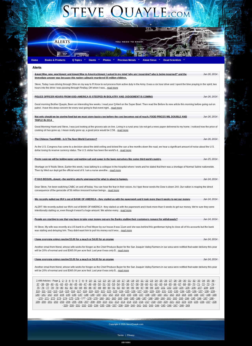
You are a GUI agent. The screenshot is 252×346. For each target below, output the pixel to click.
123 (115, 291)
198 (211, 298)
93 (123, 287)
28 (175, 280)
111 (43, 291)
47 (85, 284)
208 (93, 302)
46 (80, 284)
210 (105, 302)
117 (79, 291)
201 (50, 302)
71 (198, 284)
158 (147, 295)
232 (84, 305)
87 (95, 287)
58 (137, 284)
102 (169, 287)
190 (163, 298)
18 (128, 280)
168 (208, 295)
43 (66, 284)
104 (181, 287)
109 (212, 287)
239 (127, 305)
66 (175, 284)
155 (129, 295)
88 (99, 287)
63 (160, 284)
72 (203, 284)
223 (184, 302)
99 (151, 287)
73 (208, 284)
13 (104, 280)
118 (85, 291)
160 (160, 295)
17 (123, 280)
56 (127, 284)
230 (72, 305)
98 (146, 287)
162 (172, 295)
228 (214, 302)
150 (98, 295)
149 (92, 295)
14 (109, 280)
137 (200, 291)
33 (198, 280)
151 (105, 295)
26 (165, 280)
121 (103, 291)
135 (188, 291)
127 (139, 291)
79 (57, 287)
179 (96, 298)
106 (194, 287)
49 (94, 284)
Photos (107, 60)
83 (76, 287)
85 (85, 287)
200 (44, 302)
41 (57, 284)
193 (181, 298)
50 (99, 284)
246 (169, 305)
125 (127, 291)
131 (164, 291)
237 (114, 305)
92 (118, 287)
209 (99, 302)
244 (157, 305)
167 (202, 295)
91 (113, 287)
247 (175, 305)
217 (147, 302)
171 (47, 298)
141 (44, 295)
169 (214, 295)
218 (153, 302)
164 (184, 295)
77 (47, 287)
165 (190, 295)
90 (109, 287)
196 (199, 298)
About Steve (150, 60)
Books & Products (55, 60)
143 (56, 295)
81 (66, 287)
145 (68, 295)
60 (146, 284)
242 (145, 305)
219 (160, 302)
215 (135, 302)
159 (153, 295)
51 (104, 284)
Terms (121, 335)
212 (117, 302)
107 (200, 287)
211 (111, 302)
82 (71, 287)
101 (163, 287)
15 (113, 280)
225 (196, 302)
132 (170, 291)
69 (189, 284)
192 (175, 298)
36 (213, 280)
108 (206, 287)
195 (193, 298)
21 (142, 280)
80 (61, 287)
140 (37, 295)
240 (133, 305)
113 (55, 291)
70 (194, 284)
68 (184, 284)
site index (126, 342)
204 (68, 302)
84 (80, 287)
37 (38, 284)
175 (71, 298)
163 (178, 295)
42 (61, 284)
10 (90, 280)
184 (126, 298)
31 (189, 280)
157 (141, 295)
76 (43, 287)
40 (52, 284)
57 (132, 284)
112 (49, 291)
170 (41, 298)
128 (146, 291)
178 (89, 298)
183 (120, 298)
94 (128, 287)
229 (66, 305)
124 (121, 291)
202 (56, 302)
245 (163, 305)
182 (114, 298)
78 (52, 287)
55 (123, 284)
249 (188, 305)
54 (118, 284)
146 (74, 295)
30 (184, 280)
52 (108, 284)
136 (194, 291)
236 (108, 305)
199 (38, 302)
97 (142, 287)
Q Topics (77, 60)
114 (61, 291)
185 (132, 298)
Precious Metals (127, 60)
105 (187, 287)
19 (132, 280)
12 (99, 280)
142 (50, 295)
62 (156, 284)
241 (139, 305)
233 (90, 305)
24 (156, 280)
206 (80, 302)
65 (170, 284)
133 (176, 291)
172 (53, 298)
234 (96, 305)
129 (152, 291)
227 (208, 302)
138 (207, 291)
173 (59, 298)
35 (208, 280)
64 (165, 284)
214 (129, 302)
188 (150, 298)
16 (118, 280)
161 (166, 295)
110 (38, 291)
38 (42, 284)
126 (133, 291)
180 (102, 298)
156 (135, 295)
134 (182, 291)
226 (202, 302)
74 (212, 284)
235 (102, 305)
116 (73, 291)
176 (77, 298)
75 (38, 287)
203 (62, 302)
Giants (92, 60)
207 (86, 302)
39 (47, 284)
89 (104, 287)
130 (158, 291)
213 (123, 302)
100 (157, 287)
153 (117, 295)
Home (34, 60)
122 (109, 291)
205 (74, 302)
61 (151, 284)
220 (166, 302)
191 (169, 298)
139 (213, 291)
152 (111, 295)
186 (138, 298)
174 (65, 298)
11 (95, 280)
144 (62, 295)
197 (205, 298)
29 (180, 280)
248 (182, 305)
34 (203, 280)
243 (151, 305)
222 (178, 302)
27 (170, 280)
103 (175, 287)
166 (196, 295)
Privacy (130, 335)
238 (121, 305)
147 (80, 295)
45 (75, 284)
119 (91, 291)
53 (113, 284)
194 (187, 298)
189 (157, 298)
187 (144, 298)
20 (137, 280)
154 (123, 295)
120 (97, 291)
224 (190, 302)
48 (90, 284)
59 (142, 284)
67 (179, 284)
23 (151, 280)
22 (146, 280)
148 (86, 295)
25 (161, 280)
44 (71, 284)
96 (137, 287)
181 (108, 298)
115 (67, 291)
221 (172, 302)
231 (78, 305)
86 (90, 287)
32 (194, 280)
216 (141, 302)
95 (132, 287)
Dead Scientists (172, 60)
